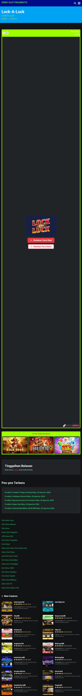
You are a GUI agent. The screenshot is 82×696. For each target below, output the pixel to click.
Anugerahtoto (19, 671)
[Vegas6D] (48, 694)
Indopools (18, 630)
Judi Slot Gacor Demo (10, 556)
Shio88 (16, 616)
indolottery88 (19, 657)
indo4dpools (60, 602)
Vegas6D (58, 685)
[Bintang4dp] (48, 667)
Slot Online (6, 544)
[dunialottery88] (7, 694)
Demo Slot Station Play (10, 588)
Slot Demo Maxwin (9, 524)
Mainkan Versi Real (42, 240)
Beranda (4, 19)
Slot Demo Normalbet (10, 560)
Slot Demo (6, 528)
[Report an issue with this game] (3, 33)
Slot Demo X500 (8, 568)
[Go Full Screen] (7, 33)
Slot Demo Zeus (8, 520)
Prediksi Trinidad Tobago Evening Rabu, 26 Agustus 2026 (28, 492)
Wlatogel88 (59, 644)
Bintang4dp (59, 657)
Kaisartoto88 (60, 616)
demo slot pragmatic (15, 2)
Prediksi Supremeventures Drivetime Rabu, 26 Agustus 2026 (29, 500)
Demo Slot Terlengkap (10, 564)
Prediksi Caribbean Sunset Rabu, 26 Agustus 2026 (25, 496)
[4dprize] (48, 639)
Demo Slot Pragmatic (10, 532)
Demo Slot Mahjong (9, 580)
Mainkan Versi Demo (42, 246)
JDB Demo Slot (7, 536)
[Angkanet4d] (7, 653)
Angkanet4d (19, 644)
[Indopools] (7, 639)
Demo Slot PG (7, 584)
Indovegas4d (19, 602)
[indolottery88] (7, 667)
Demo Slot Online (8, 552)
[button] (40, 226)
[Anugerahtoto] (7, 680)
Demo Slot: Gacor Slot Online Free (14, 548)
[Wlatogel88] (48, 653)
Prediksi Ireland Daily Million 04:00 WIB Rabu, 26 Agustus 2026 (29, 508)
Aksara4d (59, 671)
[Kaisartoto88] (48, 625)
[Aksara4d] (48, 680)
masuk (15, 470)
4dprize (58, 630)
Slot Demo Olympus (9, 572)
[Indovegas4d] (7, 611)
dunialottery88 (20, 685)
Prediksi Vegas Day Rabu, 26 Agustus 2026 (22, 504)
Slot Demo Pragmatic (10, 540)
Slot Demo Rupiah (8, 576)
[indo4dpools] (48, 611)
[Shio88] (7, 625)
